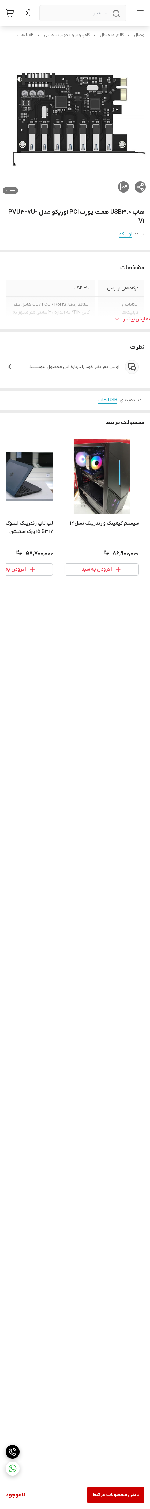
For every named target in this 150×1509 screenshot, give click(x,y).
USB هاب (25, 35)
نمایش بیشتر (136, 319)
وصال (139, 35)
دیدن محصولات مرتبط (115, 1495)
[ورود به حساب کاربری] (28, 13)
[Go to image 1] (12, 190)
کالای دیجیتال (112, 35)
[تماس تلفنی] (13, 1452)
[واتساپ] (13, 1469)
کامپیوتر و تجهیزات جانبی (67, 35)
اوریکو (125, 234)
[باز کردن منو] (138, 12)
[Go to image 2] (6, 190)
